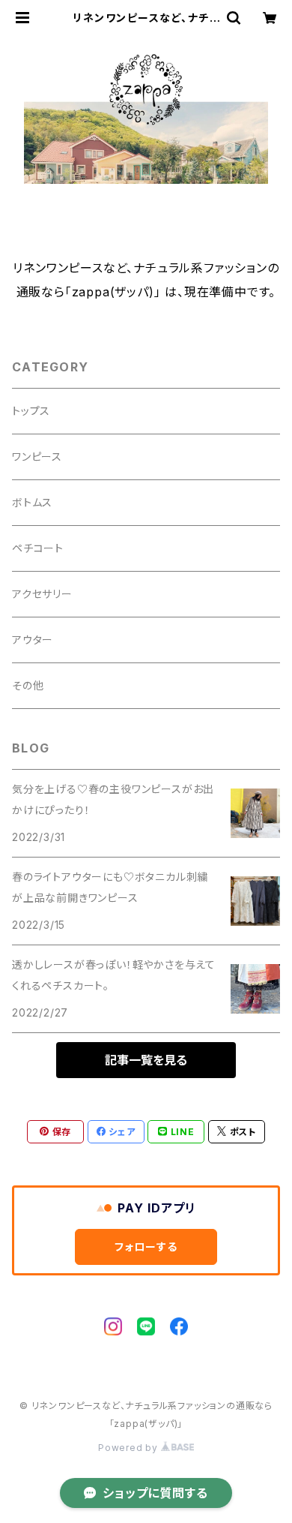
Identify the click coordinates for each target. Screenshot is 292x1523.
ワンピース (37, 456)
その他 (27, 685)
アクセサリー (42, 593)
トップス (31, 410)
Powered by (129, 1447)
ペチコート (38, 548)
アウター (32, 639)
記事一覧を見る (146, 1060)
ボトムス (32, 502)
